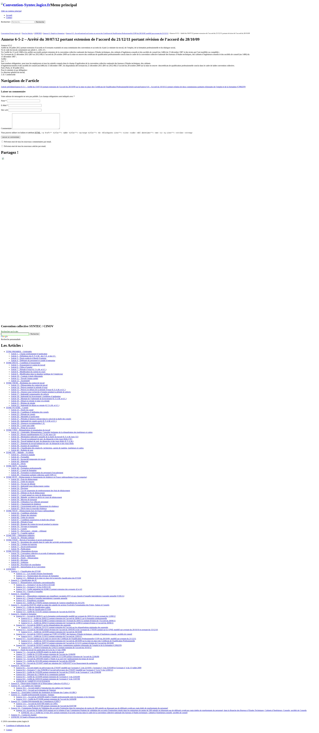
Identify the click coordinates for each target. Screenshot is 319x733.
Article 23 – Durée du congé (22, 410)
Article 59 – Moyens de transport (24, 500)
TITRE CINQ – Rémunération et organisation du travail (28, 430)
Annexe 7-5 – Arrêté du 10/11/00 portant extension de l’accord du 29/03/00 (45, 661)
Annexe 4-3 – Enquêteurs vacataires (30, 600)
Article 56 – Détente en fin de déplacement (28, 493)
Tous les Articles (27, 33)
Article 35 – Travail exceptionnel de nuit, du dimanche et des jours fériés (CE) (41, 439)
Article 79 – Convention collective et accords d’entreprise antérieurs (37, 553)
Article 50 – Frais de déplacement (24, 479)
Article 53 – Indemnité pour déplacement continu (30, 486)
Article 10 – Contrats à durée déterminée (27, 376)
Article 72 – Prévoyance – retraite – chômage (28, 531)
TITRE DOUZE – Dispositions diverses (22, 551)
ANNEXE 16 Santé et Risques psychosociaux (29, 717)
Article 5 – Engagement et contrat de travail (28, 365)
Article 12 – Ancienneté (20, 381)
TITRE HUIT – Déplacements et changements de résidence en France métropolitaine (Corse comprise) (46, 477)
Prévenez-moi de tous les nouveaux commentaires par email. (27, 142)
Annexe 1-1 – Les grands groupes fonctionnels (34, 574)
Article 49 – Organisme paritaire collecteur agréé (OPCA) (33, 475)
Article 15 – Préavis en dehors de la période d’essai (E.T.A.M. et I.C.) (38, 390)
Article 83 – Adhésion (19, 562)
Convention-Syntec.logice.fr (10, 33)
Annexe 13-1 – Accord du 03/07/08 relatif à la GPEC (37, 704)
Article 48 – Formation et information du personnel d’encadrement (37, 473)
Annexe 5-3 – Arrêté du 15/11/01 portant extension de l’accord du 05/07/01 (45, 612)
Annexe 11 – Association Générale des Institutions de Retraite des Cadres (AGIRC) (44, 692)
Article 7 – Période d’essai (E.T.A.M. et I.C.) (28, 369)
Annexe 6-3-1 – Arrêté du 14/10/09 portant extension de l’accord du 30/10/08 (51, 632)
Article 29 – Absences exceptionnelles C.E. (28, 423)
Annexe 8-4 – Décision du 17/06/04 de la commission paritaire (40, 674)
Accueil (9, 15)
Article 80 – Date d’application (23, 556)
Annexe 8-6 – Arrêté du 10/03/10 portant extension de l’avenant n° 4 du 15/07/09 (48, 679)
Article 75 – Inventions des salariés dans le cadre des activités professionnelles (41, 542)
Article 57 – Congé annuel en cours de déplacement (31, 495)
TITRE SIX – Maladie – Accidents (20, 452)
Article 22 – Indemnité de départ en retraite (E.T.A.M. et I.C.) (35, 405)
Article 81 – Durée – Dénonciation (24, 558)
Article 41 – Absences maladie (23, 455)
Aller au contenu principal (11, 11)
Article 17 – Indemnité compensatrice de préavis (30, 394)
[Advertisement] (30, 27)
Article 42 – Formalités (20, 457)
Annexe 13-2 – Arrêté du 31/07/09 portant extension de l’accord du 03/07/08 (46, 706)
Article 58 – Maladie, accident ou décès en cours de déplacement (36, 497)
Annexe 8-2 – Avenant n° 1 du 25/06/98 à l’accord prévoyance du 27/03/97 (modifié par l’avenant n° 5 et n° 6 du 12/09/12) (64, 670)
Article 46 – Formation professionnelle (26, 468)
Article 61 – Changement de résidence (26, 504)
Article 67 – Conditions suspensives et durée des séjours (33, 520)
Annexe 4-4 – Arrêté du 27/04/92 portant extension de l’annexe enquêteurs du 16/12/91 (50, 603)
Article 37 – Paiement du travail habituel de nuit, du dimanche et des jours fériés (42, 443)
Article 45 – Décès (18, 464)
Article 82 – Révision (19, 560)
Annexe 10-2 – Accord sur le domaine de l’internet (36, 690)
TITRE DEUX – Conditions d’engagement (23, 363)
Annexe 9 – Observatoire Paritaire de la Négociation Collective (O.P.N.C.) (40, 683)
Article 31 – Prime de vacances (23, 428)
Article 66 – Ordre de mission (22, 517)
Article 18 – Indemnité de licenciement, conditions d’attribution (36, 396)
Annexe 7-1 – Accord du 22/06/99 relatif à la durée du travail (40, 652)
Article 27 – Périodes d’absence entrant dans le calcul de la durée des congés (41, 419)
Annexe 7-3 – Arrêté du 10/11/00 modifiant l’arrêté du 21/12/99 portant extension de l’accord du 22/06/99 (57, 657)
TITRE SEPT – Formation (16, 466)
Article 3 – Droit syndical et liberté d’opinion (28, 358)
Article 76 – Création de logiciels (24, 544)
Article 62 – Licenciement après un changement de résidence (35, 506)
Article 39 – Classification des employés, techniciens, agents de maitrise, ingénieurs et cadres (47, 448)
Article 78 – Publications (20, 549)
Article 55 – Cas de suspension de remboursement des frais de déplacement (40, 491)
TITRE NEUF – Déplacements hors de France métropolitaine (30, 511)
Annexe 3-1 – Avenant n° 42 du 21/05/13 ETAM (35, 585)
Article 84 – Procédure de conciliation (26, 565)
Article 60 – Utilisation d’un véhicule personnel (29, 502)
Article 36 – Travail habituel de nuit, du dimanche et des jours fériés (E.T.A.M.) (42, 441)
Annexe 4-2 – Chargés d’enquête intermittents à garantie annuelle (41, 598)
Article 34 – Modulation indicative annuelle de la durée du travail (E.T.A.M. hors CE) (44, 437)
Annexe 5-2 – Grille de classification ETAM (33, 609)
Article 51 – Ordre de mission (22, 482)
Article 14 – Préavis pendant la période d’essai (29, 387)
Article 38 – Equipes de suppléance (25, 446)
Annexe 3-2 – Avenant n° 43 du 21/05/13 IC (33, 587)
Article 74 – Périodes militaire (22, 538)
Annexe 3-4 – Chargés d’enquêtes (29, 591)
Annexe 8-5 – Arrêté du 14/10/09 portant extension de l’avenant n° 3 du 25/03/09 (48, 677)
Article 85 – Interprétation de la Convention (28, 567)
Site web (4, 110)
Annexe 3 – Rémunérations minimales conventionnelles (33, 582)
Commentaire (6, 128)
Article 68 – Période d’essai (22, 522)
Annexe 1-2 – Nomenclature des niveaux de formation (37, 576)
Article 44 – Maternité (19, 461)
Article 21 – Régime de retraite (23, 403)
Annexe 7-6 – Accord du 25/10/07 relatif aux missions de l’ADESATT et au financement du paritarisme (57, 663)
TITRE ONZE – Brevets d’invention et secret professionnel (29, 540)
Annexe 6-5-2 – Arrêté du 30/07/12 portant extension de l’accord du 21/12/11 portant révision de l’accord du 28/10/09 (67, 643)
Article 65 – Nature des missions (24, 515)
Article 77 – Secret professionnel (24, 547)
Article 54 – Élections (19, 488)
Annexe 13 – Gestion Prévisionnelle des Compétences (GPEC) (36, 701)
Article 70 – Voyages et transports (24, 526)
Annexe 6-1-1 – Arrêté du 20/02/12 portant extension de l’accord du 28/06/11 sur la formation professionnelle (64, 618)
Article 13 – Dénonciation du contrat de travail (29, 385)
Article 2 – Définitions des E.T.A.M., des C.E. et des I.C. (33, 356)
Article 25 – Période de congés (23, 414)
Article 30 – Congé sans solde (23, 425)
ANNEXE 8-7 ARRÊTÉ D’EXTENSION (33, 681)
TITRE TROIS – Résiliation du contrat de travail (25, 383)
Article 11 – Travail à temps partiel (24, 378)
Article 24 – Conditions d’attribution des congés (30, 412)
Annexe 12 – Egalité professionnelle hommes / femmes (32, 695)
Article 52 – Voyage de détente (23, 484)
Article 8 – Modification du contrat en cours (28, 372)
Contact (9, 17)
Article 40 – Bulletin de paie (22, 450)
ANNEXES (38, 33)
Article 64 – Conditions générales (24, 513)
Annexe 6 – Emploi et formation (23, 614)
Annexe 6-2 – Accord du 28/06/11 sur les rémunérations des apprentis (43, 625)
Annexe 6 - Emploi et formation (53, 33)
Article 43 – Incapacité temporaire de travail (28, 459)
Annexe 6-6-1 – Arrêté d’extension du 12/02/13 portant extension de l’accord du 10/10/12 (56, 648)
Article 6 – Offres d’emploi (21, 367)
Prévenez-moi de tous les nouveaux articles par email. (25, 146)
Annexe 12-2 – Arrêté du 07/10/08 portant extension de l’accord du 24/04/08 (46, 699)
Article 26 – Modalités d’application (25, 417)
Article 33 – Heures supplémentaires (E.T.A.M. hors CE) (33, 434)
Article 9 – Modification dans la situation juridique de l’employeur (37, 374)
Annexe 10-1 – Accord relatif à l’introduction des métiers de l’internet (43, 688)
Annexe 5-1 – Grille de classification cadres (33, 607)
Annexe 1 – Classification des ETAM (25, 571)
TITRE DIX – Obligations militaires (20, 535)
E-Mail (4, 105)
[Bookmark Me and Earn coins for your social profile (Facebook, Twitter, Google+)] (3, 159)
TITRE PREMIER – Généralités (19, 351)
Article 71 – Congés (19, 529)
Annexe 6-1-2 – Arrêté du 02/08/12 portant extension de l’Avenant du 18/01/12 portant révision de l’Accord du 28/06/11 (68, 621)
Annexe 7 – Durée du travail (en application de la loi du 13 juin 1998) (38, 650)
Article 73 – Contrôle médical (22, 533)
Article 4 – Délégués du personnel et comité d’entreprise (33, 360)
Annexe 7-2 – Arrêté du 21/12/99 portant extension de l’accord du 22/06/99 (45, 654)
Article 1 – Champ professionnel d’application (29, 354)
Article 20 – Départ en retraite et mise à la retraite (30, 401)
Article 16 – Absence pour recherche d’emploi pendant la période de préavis (41, 392)
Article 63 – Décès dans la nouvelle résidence (29, 508)
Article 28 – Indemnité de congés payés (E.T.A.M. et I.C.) (34, 421)
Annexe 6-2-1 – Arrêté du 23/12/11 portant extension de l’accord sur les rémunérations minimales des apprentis (64, 627)
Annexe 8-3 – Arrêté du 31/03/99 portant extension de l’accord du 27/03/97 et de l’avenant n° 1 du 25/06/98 (58, 672)
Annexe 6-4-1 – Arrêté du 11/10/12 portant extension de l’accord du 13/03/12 (51, 636)
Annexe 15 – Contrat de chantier (24, 715)
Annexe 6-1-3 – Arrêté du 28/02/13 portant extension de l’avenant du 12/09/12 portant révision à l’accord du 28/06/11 (67, 623)
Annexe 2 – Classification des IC (24, 580)
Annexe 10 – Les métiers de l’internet (25, 686)
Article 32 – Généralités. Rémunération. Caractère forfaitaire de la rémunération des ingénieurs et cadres (51, 432)
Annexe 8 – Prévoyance (20, 665)
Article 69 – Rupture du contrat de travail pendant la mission (34, 524)
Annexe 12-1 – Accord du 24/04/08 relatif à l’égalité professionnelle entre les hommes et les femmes (55, 697)
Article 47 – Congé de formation (24, 470)
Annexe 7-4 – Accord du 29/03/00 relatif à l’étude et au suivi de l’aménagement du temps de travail (55, 659)
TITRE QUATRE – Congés (17, 408)
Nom (3, 101)
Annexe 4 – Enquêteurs (20, 594)
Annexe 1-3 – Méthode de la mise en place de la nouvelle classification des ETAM (48, 578)
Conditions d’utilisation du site (18, 726)
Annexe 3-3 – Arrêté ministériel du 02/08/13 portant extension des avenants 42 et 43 (49, 589)
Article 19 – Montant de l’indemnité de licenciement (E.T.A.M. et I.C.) (39, 399)
